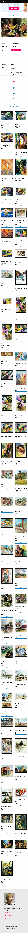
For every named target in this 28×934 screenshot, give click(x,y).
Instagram (9, 915)
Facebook (9, 921)
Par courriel (9, 912)
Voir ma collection (14, 8)
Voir (7, 129)
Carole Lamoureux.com (21, 1)
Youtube (8, 918)
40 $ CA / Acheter (16, 50)
